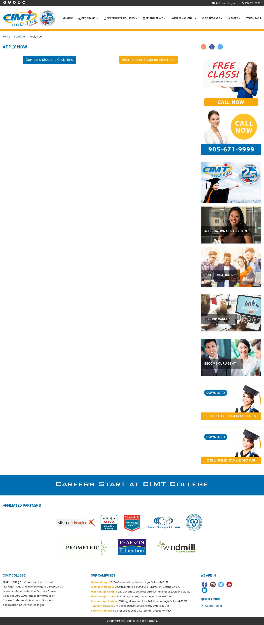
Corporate (213, 18)
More (235, 18)
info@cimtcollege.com (226, 3)
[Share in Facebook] (212, 46)
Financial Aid (155, 18)
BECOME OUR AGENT (220, 363)
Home (69, 18)
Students (20, 36)
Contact (255, 18)
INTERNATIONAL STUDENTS (225, 231)
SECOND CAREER (217, 319)
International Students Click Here (148, 59)
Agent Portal (213, 606)
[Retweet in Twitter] (220, 46)
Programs (88, 18)
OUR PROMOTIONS (218, 275)
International (184, 18)
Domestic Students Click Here (49, 59)
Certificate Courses (120, 18)
